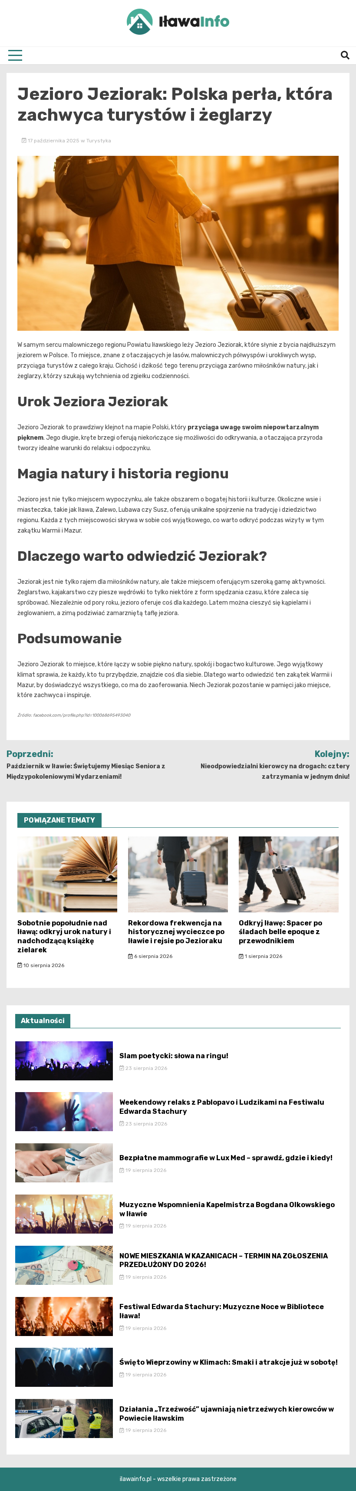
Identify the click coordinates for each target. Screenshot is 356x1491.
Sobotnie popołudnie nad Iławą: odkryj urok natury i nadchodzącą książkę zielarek (64, 936)
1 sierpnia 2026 (263, 956)
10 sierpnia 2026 (43, 965)
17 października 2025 (53, 141)
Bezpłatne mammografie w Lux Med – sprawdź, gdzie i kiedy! (226, 1158)
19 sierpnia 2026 (145, 1170)
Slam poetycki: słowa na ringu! (173, 1056)
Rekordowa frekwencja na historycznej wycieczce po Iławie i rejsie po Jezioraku (176, 932)
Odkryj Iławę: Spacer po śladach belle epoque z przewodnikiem (280, 932)
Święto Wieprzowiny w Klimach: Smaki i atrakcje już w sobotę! (228, 1362)
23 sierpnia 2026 (145, 1068)
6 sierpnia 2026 (152, 956)
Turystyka (98, 141)
